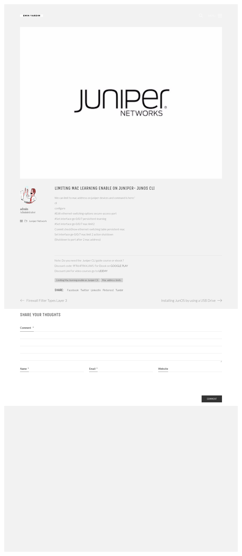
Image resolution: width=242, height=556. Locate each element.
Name (24, 368)
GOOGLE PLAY (119, 265)
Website (163, 368)
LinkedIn (96, 290)
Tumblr (119, 290)
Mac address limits (111, 280)
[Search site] (201, 16)
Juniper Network (38, 220)
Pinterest (108, 290)
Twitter (84, 290)
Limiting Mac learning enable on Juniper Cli (77, 280)
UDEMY (103, 271)
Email (93, 368)
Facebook (73, 290)
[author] (29, 194)
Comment (27, 327)
